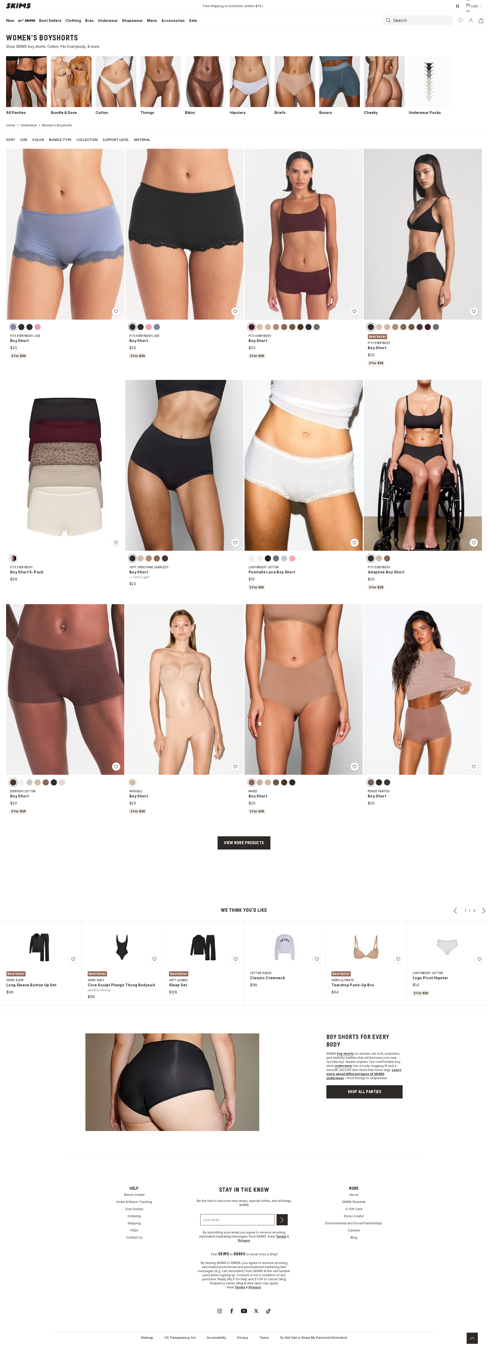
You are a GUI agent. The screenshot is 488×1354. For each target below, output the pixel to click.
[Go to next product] (484, 910)
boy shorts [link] (345, 1053)
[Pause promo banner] (457, 6)
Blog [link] (353, 1237)
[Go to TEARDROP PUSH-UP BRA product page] (366, 947)
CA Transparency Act (180, 1338)
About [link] (353, 1195)
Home (10, 125)
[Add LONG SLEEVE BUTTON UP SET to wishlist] (73, 959)
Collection (87, 140)
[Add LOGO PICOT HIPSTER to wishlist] (480, 959)
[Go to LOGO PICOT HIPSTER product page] (447, 947)
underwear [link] (344, 1066)
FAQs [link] (134, 1230)
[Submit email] (282, 1219)
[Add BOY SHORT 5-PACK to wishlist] (116, 543)
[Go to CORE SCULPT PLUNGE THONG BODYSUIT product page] (122, 947)
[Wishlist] (461, 20)
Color (38, 140)
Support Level (116, 140)
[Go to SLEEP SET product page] (203, 947)
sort (10, 140)
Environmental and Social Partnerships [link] (353, 1223)
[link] (364, 1091)
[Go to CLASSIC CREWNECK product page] (284, 947)
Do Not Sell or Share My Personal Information (313, 1338)
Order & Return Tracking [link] (134, 1202)
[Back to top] (472, 1338)
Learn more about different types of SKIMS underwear (363, 1074)
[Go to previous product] (455, 910)
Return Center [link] (134, 1195)
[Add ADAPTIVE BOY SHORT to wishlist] (474, 543)
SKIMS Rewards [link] (354, 1202)
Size (23, 140)
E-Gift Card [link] (354, 1209)
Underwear (28, 125)
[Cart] (481, 20)
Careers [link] (354, 1230)
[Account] (471, 20)
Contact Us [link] (134, 1237)
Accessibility (216, 1338)
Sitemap (147, 1338)
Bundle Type (60, 140)
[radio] (13, 327)
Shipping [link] (134, 1223)
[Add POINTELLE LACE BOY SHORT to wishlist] (354, 543)
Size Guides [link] (134, 1209)
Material (142, 140)
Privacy (242, 1338)
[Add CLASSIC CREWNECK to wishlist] (317, 959)
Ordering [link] (134, 1216)
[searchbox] (422, 20)
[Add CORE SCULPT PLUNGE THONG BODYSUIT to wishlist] (154, 959)
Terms (264, 1338)
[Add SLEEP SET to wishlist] (236, 959)
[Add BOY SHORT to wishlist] (116, 311)
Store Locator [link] (354, 1216)
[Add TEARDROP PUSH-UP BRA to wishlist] (398, 959)
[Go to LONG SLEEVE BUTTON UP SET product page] (40, 947)
